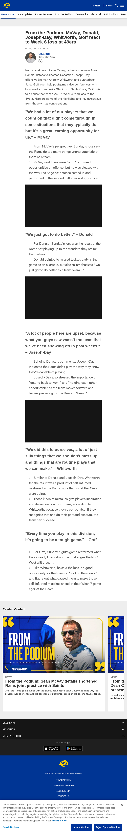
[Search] (116, 5)
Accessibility (63, 791)
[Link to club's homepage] (7, 4)
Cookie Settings (11, 827)
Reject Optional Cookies (108, 827)
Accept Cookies (81, 827)
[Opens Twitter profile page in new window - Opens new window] (40, 61)
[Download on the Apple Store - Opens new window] (51, 749)
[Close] (121, 805)
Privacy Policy (63, 780)
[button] (63, 206)
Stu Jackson (44, 54)
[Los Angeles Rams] (63, 764)
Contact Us (63, 796)
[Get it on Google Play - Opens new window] (74, 750)
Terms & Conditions (63, 785)
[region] (63, 817)
